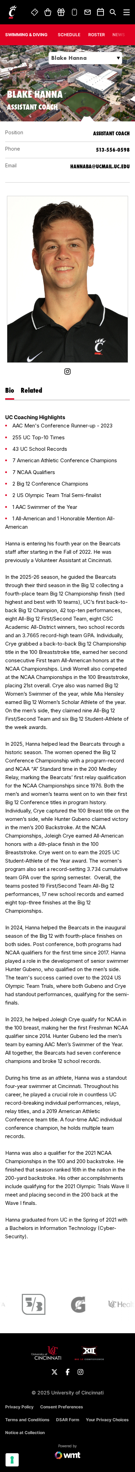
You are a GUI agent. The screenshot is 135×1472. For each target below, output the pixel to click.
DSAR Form (67, 1419)
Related (31, 390)
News (118, 34)
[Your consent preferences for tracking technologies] (12, 1459)
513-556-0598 (113, 149)
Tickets (35, 12)
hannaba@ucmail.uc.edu (100, 166)
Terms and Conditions (27, 1419)
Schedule (69, 34)
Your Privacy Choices (107, 1419)
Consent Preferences (61, 1406)
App (74, 12)
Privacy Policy (19, 1406)
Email (88, 12)
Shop (47, 12)
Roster (96, 34)
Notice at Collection (25, 1432)
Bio (9, 390)
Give (61, 12)
